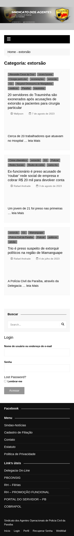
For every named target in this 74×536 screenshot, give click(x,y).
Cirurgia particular (18, 79)
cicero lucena (45, 74)
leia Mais (34, 140)
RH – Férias (12, 485)
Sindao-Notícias (15, 425)
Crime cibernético (18, 160)
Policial (55, 160)
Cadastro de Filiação (18, 432)
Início (7, 530)
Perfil (26, 530)
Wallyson (18, 113)
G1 (10, 83)
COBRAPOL (12, 506)
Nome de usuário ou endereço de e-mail (28, 346)
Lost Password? (15, 377)
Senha (8, 361)
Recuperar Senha (42, 530)
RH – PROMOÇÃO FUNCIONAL (26, 492)
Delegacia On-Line (17, 470)
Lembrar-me (14, 381)
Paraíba (26, 88)
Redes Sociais (16, 165)
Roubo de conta (36, 165)
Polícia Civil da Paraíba (21, 237)
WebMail (61, 530)
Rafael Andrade (22, 186)
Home (12, 52)
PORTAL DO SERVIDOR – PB (25, 499)
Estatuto (9, 447)
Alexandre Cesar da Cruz (21, 74)
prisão (12, 242)
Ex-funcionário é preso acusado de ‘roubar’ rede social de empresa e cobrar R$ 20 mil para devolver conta (36, 176)
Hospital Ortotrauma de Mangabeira (34, 83)
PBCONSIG (12, 477)
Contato (9, 439)
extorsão (52, 79)
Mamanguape (36, 232)
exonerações (37, 79)
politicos (53, 237)
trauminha (39, 88)
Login (17, 530)
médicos (13, 88)
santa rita (52, 165)
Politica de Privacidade (19, 454)
